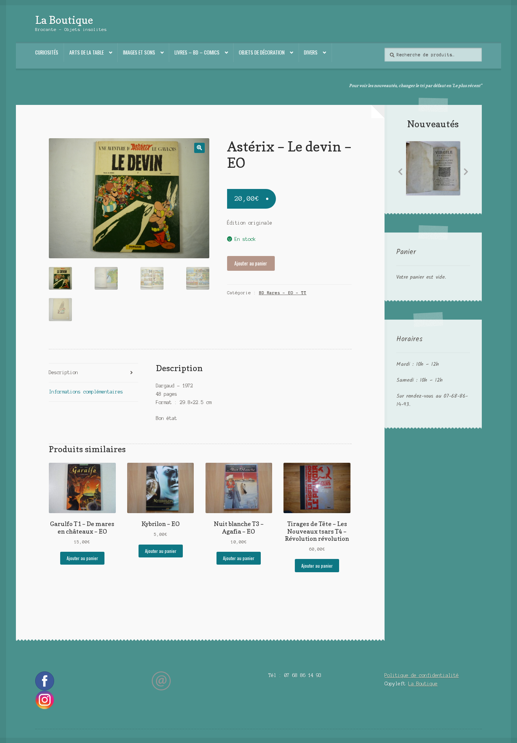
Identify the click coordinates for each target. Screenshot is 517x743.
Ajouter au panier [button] (82, 558)
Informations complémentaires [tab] (86, 391)
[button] (199, 148)
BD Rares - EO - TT (283, 292)
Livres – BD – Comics (197, 52)
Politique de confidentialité (422, 675)
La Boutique (64, 20)
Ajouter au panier (250, 263)
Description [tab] (63, 372)
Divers (311, 52)
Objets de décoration (262, 52)
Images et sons (139, 52)
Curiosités (46, 52)
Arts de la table (86, 52)
